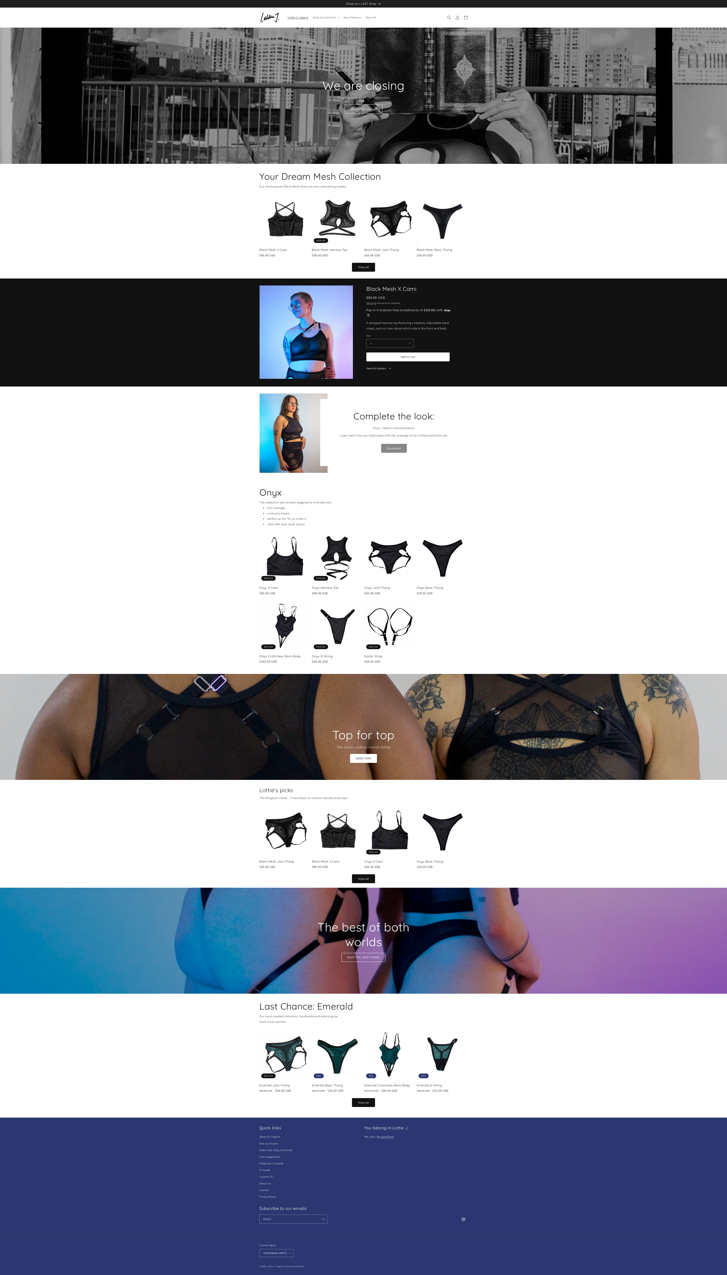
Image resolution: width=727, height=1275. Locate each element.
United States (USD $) (274, 1253)
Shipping (371, 303)
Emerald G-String (429, 1085)
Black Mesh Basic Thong (434, 250)
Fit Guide (264, 1170)
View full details (376, 368)
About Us (265, 1183)
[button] (325, 17)
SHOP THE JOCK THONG (363, 957)
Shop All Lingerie (269, 1136)
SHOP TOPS (363, 758)
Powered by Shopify (294, 1266)
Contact (264, 1190)
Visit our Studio (268, 1143)
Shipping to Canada (271, 1163)
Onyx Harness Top (325, 588)
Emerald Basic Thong (327, 1085)
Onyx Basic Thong (430, 588)
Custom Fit (266, 1176)
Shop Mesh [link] (394, 448)
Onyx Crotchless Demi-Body (280, 656)
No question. (385, 1137)
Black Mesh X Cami (273, 250)
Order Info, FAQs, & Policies (276, 1150)
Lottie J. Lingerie (275, 1266)
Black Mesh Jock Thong (381, 250)
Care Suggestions (270, 1156)
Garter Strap (373, 656)
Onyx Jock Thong (377, 588)
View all (363, 267)
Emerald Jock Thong (274, 1085)
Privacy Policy (267, 1196)
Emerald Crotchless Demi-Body (387, 1085)
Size (368, 335)
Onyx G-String (322, 656)
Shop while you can (363, 109)
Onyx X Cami (268, 588)
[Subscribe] (323, 1219)
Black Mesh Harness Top (329, 250)
